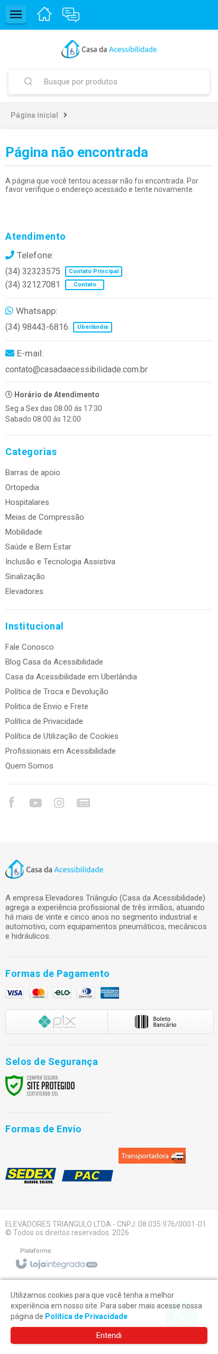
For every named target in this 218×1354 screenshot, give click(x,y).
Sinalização (25, 576)
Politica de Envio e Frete (46, 706)
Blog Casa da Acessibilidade (54, 662)
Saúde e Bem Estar (38, 547)
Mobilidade (23, 532)
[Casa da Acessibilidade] (109, 49)
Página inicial (34, 115)
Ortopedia (22, 487)
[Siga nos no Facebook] (11, 804)
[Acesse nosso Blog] (82, 804)
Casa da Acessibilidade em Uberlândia (71, 677)
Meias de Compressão (44, 517)
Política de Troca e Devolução (56, 691)
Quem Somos (29, 766)
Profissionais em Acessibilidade (60, 751)
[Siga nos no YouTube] (35, 804)
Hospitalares (27, 502)
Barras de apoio (32, 472)
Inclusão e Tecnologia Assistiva (60, 561)
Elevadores (24, 591)
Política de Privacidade (44, 721)
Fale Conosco (29, 647)
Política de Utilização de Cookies (62, 736)
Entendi (109, 1335)
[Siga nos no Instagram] (59, 804)
